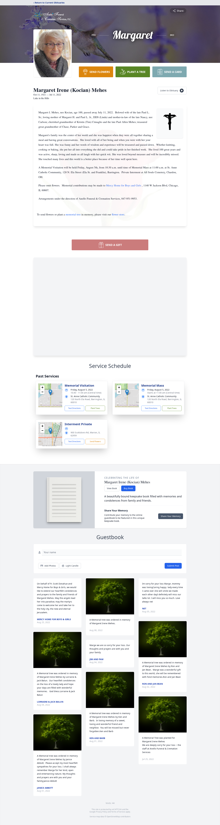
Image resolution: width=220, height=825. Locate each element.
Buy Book (128, 488)
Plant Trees (95, 408)
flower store (118, 214)
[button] (50, 392)
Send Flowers (95, 441)
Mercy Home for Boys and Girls (124, 185)
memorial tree (73, 214)
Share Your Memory (170, 516)
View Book (112, 488)
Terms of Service (118, 811)
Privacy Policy (101, 811)
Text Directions (74, 408)
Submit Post (173, 565)
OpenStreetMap (113, 816)
